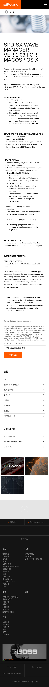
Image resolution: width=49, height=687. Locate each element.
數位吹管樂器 (7, 569)
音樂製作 (6, 571)
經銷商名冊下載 (9, 416)
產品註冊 (7, 411)
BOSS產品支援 (9, 436)
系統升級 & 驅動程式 (11, 385)
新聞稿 (5, 629)
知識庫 (6, 400)
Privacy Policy (12, 667)
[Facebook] (19, 532)
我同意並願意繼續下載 (15, 348)
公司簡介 (6, 622)
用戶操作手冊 (9, 390)
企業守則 (6, 634)
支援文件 (6, 602)
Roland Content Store (37, 522)
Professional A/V (9, 581)
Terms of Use (37, 667)
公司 (4, 617)
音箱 (4, 574)
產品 (4, 549)
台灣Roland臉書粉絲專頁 (33, 559)
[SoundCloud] (29, 532)
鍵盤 (4, 561)
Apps (4, 586)
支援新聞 (7, 405)
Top (5, 379)
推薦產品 (6, 554)
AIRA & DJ (6, 576)
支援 (12, 12)
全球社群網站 (29, 554)
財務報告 (6, 627)
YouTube (27, 556)
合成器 (5, 559)
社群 (26, 549)
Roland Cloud (7, 579)
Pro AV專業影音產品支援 (13, 442)
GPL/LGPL (8, 447)
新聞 (26, 592)
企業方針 (6, 624)
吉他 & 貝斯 (7, 564)
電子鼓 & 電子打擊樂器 (11, 566)
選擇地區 (24, 539)
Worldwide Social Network (12, 673)
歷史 (4, 632)
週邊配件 (6, 584)
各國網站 (13, 522)
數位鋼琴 (6, 556)
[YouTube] (24, 532)
